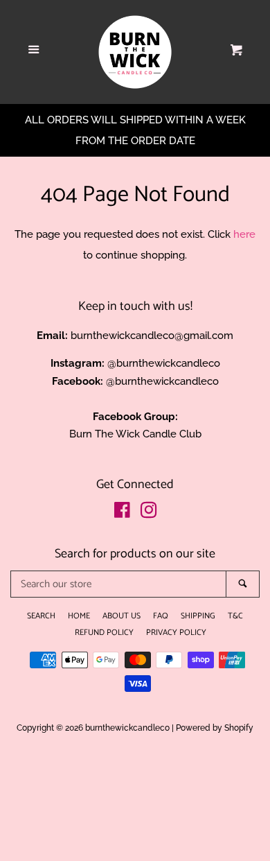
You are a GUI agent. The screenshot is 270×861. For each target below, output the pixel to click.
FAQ (160, 616)
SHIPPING (198, 616)
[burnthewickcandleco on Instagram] (149, 513)
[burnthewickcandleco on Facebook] (122, 513)
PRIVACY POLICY (176, 632)
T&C (235, 616)
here (244, 234)
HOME (79, 616)
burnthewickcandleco (127, 728)
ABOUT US (121, 616)
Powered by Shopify (214, 728)
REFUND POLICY (104, 632)
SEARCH (41, 616)
